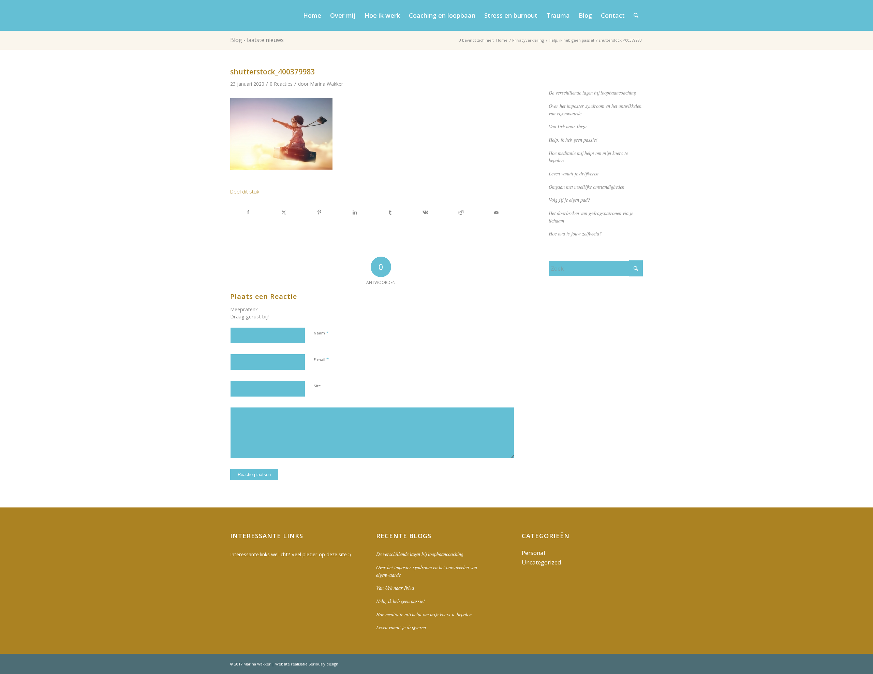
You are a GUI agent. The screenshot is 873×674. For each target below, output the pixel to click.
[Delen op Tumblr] (390, 212)
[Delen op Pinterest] (319, 212)
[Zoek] (636, 15)
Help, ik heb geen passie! (573, 140)
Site (317, 385)
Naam (321, 333)
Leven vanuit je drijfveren (573, 173)
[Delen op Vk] (425, 212)
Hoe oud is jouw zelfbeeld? (575, 233)
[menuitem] (312, 15)
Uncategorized (541, 562)
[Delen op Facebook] (248, 212)
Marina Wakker (326, 84)
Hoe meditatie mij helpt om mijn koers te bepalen (424, 614)
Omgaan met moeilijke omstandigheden (586, 187)
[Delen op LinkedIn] (354, 212)
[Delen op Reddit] (460, 212)
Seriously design (323, 663)
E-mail (321, 359)
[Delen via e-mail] (496, 212)
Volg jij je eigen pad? (569, 200)
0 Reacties (281, 84)
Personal (533, 553)
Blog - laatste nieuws (257, 40)
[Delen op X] (283, 212)
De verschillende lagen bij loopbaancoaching (592, 92)
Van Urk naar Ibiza (568, 126)
